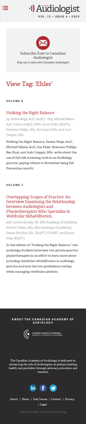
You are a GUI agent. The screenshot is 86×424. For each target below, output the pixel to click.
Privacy (70, 399)
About (14, 399)
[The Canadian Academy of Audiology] (43, 342)
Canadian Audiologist (54, 9)
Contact (56, 399)
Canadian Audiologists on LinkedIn (32, 388)
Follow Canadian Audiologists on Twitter (53, 388)
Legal (43, 404)
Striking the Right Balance (30, 112)
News (25, 399)
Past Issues (40, 399)
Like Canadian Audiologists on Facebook (43, 388)
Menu (5, 8)
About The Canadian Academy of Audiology (43, 320)
